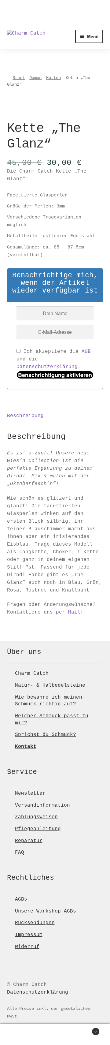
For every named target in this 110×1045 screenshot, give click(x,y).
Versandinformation (42, 805)
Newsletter (30, 793)
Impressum (28, 935)
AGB (86, 351)
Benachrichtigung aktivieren (55, 375)
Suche (55, 1034)
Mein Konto (18, 1034)
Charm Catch (32, 673)
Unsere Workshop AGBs (45, 911)
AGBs (21, 899)
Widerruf (27, 947)
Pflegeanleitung (38, 829)
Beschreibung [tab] (25, 416)
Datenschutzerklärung (47, 367)
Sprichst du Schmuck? (45, 734)
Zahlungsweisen (36, 817)
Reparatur (28, 841)
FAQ (19, 852)
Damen (35, 77)
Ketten (53, 77)
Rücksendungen (35, 923)
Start (19, 77)
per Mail (68, 612)
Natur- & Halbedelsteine (50, 685)
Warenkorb (85, 1029)
